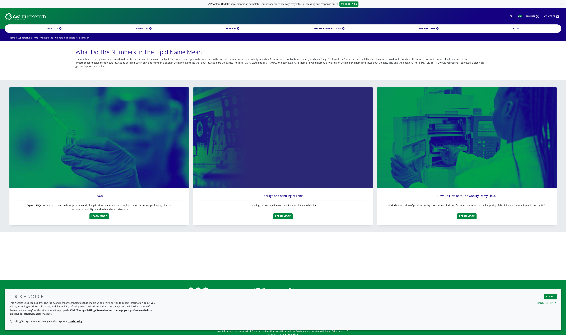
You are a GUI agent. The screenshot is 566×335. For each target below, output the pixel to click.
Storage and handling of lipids (283, 196)
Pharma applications (328, 28)
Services (231, 28)
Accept (550, 296)
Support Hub (427, 28)
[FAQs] (99, 137)
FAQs (99, 196)
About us (53, 28)
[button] (519, 16)
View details (349, 4)
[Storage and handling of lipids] (283, 137)
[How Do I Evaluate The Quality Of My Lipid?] (467, 137)
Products (142, 28)
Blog (516, 28)
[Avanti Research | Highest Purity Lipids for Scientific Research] (25, 16)
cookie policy (75, 321)
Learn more (99, 216)
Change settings (546, 303)
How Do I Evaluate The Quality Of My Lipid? (466, 196)
